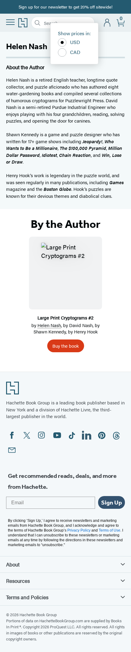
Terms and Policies (27, 597)
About (12, 564)
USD (75, 42)
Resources (18, 580)
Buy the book (65, 346)
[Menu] (10, 22)
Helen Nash (49, 325)
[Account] (107, 23)
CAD (75, 52)
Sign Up (111, 502)
